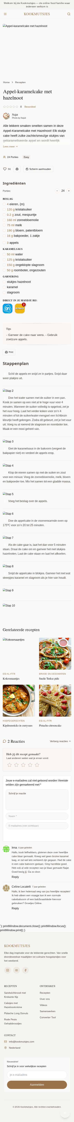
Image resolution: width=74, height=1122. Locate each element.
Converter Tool (48, 1017)
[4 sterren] (30, 765)
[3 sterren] (23, 765)
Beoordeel (30, 106)
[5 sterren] (37, 765)
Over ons (45, 999)
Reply (15, 877)
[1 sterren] (9, 765)
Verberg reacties (59, 741)
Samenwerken (47, 1011)
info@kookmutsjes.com (21, 1041)
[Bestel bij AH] (7, 308)
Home (6, 82)
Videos (43, 1005)
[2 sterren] (16, 765)
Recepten (20, 82)
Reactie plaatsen (20, 835)
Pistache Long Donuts (16, 1013)
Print (11, 352)
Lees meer (9, 146)
